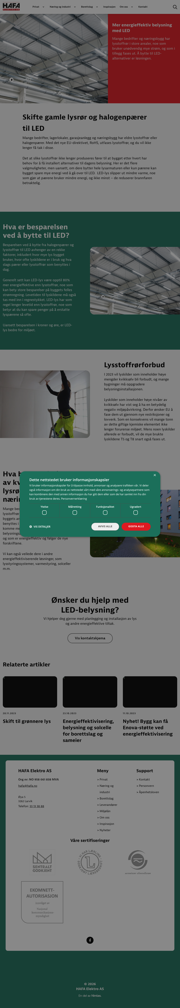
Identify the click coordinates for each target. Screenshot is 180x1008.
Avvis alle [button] (105, 526)
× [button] (154, 475)
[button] (39, 527)
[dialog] (90, 504)
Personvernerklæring (74, 498)
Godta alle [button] (136, 526)
